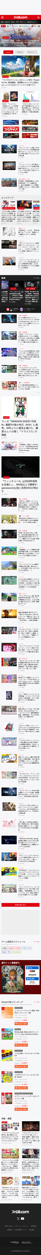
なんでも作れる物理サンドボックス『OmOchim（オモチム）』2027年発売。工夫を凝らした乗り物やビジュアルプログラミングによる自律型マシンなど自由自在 (28, 583)
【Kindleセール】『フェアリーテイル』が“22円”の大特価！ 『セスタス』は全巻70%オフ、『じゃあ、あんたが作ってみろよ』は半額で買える (10, 1192)
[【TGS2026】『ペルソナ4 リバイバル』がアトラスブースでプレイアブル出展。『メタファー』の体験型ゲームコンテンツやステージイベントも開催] (9, 871)
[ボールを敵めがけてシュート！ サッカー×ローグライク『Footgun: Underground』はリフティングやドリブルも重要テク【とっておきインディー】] (9, 318)
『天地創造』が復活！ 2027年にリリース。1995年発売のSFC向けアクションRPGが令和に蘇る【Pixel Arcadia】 (20, 42)
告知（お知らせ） (23, 658)
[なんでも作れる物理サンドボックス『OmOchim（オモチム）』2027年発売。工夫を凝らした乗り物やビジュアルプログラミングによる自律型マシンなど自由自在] (9, 580)
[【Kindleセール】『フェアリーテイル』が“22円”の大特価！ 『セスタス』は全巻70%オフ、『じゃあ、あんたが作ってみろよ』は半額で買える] (10, 1181)
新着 (2, 22)
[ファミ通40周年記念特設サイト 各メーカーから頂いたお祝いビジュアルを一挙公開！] (9, 385)
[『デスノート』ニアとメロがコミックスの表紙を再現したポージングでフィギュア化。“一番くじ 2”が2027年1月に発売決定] (9, 856)
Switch (13, 22)
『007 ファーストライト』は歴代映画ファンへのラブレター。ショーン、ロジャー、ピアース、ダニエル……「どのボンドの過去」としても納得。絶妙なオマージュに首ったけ (28, 247)
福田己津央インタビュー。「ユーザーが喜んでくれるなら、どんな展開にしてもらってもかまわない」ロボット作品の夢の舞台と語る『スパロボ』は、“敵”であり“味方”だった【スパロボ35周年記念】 (31, 1192)
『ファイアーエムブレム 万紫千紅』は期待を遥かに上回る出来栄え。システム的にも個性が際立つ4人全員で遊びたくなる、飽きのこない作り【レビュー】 (31, 1165)
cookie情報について (20, 1230)
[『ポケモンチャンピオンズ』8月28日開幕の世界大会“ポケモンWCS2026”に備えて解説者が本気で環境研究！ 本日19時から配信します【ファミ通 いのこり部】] (9, 662)
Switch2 (7, 22)
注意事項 (9, 1230)
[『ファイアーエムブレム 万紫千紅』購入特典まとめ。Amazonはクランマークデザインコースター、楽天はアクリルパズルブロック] (10, 1126)
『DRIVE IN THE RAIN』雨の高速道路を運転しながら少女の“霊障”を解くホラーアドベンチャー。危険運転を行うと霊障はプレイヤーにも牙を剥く (28, 842)
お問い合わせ (9, 1226)
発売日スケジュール (33, 22)
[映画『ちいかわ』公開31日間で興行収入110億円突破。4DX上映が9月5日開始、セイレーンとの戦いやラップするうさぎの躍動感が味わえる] (9, 758)
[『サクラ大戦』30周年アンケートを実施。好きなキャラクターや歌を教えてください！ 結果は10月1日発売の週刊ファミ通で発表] (8, 204)
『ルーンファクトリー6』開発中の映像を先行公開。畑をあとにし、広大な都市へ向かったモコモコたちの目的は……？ (28, 567)
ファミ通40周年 (25, 382)
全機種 (4, 948)
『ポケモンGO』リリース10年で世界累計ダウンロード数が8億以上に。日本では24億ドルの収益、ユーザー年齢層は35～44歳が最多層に (31, 108)
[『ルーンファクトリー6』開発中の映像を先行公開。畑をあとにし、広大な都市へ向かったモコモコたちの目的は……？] (9, 565)
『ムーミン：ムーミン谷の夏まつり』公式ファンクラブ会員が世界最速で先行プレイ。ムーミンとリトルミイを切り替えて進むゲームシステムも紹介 (28, 168)
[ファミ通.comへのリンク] (20, 17)
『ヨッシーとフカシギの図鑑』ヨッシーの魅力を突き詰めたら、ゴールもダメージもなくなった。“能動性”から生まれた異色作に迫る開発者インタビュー (9, 1165)
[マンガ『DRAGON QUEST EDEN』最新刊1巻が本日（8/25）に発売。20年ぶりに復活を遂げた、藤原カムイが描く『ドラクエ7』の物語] (20, 407)
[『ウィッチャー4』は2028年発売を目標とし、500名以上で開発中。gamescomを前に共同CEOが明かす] (16, 285)
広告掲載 (31, 1230)
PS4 (29, 948)
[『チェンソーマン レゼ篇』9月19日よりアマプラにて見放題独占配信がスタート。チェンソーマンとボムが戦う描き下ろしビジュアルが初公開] (9, 149)
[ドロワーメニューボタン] (2, 17)
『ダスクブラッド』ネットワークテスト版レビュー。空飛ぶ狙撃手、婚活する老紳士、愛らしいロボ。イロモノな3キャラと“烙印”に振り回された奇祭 (31, 1138)
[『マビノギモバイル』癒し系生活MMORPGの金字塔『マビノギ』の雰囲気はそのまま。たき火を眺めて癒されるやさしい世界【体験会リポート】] (9, 597)
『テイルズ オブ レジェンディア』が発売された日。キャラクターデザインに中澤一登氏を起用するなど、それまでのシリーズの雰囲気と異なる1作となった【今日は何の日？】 (28, 371)
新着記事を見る (20, 905)
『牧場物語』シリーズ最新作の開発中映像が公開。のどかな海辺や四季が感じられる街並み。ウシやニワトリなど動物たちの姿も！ (28, 552)
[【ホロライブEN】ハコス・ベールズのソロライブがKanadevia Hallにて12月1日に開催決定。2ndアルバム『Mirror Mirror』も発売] (9, 727)
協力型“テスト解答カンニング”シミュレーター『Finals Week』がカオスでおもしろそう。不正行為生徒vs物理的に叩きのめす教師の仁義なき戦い (28, 681)
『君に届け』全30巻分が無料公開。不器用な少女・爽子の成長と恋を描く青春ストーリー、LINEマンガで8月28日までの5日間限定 (28, 826)
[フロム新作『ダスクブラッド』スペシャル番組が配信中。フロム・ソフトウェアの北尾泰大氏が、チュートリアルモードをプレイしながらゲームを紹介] (24, 204)
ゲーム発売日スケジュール (13, 941)
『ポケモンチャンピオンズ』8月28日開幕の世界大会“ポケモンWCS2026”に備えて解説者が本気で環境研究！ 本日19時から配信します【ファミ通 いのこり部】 (28, 664)
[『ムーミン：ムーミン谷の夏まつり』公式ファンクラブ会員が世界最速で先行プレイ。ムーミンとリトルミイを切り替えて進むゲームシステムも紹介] (9, 165)
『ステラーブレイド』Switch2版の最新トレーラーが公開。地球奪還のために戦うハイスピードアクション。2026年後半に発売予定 (28, 793)
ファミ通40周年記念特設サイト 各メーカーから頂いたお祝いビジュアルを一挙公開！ (28, 387)
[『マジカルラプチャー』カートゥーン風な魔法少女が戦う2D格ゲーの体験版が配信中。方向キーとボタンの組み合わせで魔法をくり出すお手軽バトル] (9, 741)
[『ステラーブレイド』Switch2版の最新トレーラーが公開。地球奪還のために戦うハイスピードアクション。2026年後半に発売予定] (9, 792)
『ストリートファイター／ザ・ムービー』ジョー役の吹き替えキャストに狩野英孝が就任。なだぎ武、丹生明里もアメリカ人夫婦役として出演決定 (28, 264)
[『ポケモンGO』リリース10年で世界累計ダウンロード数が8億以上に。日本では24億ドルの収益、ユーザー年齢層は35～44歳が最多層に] (31, 96)
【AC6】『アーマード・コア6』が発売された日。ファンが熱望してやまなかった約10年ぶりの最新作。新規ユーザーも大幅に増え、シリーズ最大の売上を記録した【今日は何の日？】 (28, 338)
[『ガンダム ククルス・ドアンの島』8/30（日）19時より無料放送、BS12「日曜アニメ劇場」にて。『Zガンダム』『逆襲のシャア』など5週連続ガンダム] (9, 630)
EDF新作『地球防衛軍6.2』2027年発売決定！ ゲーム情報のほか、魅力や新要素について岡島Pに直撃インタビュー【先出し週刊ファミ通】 (28, 185)
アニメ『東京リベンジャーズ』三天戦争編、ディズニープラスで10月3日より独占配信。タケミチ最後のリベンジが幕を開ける (28, 697)
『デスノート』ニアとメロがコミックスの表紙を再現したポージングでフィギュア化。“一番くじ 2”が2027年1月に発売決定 (28, 858)
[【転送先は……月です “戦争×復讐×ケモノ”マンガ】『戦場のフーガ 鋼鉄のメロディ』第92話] (9, 231)
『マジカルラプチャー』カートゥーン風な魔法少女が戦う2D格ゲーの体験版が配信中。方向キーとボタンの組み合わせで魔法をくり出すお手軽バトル (28, 744)
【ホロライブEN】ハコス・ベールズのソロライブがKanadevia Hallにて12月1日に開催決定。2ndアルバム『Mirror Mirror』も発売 (28, 728)
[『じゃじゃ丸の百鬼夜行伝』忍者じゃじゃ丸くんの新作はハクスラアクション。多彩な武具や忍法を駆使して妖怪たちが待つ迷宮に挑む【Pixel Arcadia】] (9, 352)
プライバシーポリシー (22, 1226)
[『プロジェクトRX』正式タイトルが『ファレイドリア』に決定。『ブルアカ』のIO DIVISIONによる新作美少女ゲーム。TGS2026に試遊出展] (9, 806)
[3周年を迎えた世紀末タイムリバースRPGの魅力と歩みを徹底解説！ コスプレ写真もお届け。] (9, 519)
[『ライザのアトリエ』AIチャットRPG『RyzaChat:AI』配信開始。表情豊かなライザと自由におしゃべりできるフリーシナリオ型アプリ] (20, 66)
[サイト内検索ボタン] (38, 17)
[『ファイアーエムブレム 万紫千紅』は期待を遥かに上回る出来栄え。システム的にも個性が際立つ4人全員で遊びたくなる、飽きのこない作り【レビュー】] (31, 1153)
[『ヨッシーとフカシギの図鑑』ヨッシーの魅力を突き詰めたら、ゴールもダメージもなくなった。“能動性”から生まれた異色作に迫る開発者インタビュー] (10, 1153)
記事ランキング (32, 52)
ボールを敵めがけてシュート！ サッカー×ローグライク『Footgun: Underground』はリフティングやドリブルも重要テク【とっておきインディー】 (28, 321)
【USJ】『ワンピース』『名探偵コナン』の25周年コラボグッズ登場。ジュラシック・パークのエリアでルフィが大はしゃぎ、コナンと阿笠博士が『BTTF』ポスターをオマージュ (9, 109)
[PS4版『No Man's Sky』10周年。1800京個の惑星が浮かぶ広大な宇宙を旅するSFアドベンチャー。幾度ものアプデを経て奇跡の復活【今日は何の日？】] (32, 285)
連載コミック (22, 228)
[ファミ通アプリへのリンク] (14, 1242)
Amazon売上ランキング (12, 1002)
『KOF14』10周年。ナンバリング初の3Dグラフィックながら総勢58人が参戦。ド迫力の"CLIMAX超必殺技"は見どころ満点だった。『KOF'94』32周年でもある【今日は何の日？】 (28, 505)
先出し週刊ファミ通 (24, 179)
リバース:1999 (25, 516)
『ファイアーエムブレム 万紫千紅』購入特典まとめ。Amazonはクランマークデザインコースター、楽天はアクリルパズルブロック (10, 1137)
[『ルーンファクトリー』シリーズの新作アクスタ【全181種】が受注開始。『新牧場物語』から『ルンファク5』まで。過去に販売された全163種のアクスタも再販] (9, 888)
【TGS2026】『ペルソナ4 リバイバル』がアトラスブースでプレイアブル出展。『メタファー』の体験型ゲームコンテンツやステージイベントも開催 (29, 874)
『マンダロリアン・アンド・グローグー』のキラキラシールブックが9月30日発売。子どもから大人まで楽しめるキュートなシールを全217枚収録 (28, 777)
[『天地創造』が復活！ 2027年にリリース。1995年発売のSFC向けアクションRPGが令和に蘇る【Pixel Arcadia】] (20, 35)
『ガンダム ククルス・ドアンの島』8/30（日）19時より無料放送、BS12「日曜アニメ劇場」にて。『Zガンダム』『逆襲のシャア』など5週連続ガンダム (28, 633)
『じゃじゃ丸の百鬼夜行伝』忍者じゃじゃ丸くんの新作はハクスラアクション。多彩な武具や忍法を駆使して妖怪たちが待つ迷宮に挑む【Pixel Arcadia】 (28, 355)
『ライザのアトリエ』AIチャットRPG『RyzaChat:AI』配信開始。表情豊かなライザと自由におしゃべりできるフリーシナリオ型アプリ (20, 82)
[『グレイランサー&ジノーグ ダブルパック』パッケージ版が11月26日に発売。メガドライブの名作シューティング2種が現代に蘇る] (9, 647)
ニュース (5, 37)
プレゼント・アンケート (9, 208)
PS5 (17, 22)
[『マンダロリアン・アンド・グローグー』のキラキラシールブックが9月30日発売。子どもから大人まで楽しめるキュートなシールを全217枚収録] (9, 775)
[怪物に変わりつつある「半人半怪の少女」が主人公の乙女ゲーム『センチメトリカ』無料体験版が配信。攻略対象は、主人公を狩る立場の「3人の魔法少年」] (9, 710)
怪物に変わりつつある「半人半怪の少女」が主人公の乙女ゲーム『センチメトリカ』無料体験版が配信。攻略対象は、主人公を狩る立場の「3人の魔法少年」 (28, 713)
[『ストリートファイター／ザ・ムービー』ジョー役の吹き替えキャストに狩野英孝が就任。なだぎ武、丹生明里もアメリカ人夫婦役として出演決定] (9, 261)
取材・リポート (23, 593)
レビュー (21, 241)
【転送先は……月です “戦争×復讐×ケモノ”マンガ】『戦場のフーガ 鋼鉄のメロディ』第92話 (28, 232)
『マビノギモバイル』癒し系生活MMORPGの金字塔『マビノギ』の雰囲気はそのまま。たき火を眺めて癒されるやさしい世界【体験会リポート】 (28, 600)
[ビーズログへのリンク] (27, 1242)
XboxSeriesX (16, 952)
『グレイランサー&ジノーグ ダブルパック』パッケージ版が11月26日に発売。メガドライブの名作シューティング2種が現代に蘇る (28, 649)
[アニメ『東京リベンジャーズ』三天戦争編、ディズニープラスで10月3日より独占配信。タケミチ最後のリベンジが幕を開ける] (9, 695)
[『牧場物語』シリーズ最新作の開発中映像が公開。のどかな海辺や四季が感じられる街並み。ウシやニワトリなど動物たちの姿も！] (9, 550)
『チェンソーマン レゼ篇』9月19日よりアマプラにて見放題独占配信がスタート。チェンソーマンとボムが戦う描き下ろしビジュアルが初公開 (28, 151)
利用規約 (33, 1226)
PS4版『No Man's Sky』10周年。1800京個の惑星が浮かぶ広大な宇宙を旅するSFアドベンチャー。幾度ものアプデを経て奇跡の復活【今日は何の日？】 (32, 296)
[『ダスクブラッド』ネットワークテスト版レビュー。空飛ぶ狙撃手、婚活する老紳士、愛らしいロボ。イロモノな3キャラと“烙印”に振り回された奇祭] (31, 1126)
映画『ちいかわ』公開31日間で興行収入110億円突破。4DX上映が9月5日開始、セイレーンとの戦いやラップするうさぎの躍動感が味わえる (29, 761)
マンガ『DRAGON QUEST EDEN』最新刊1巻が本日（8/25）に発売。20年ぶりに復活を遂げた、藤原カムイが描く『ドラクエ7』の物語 (19, 428)
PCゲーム (23, 22)
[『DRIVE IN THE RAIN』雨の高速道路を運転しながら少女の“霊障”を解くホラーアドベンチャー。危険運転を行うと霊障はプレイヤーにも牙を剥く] (9, 840)
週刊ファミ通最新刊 (10, 963)
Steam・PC (6, 952)
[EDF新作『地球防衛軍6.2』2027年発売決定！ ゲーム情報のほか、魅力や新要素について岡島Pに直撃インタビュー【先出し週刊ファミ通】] (9, 182)
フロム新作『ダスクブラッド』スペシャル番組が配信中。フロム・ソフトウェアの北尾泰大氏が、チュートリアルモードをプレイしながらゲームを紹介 (24, 216)
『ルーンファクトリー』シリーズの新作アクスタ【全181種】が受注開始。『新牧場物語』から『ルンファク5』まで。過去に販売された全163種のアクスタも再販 (28, 891)
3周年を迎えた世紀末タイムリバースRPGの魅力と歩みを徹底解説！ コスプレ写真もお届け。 (28, 520)
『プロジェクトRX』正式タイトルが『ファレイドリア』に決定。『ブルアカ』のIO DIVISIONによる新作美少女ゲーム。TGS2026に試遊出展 (28, 809)
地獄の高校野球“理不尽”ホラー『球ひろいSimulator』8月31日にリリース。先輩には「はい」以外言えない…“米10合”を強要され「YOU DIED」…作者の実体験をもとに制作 (28, 616)
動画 (3, 277)
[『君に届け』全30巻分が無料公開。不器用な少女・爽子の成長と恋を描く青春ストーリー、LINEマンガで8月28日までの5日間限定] (9, 823)
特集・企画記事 (30, 288)
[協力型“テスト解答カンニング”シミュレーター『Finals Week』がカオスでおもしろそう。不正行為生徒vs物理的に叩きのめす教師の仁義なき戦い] (9, 678)
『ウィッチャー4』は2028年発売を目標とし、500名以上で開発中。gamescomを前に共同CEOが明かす (16, 295)
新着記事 (19, 52)
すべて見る (37, 278)
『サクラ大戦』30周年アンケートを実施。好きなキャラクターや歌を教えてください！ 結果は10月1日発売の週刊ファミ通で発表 (8, 216)
